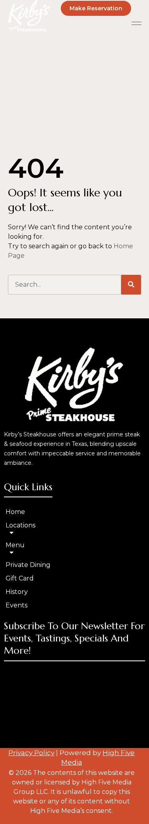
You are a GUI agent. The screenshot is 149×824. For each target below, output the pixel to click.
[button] (136, 23)
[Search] (131, 285)
